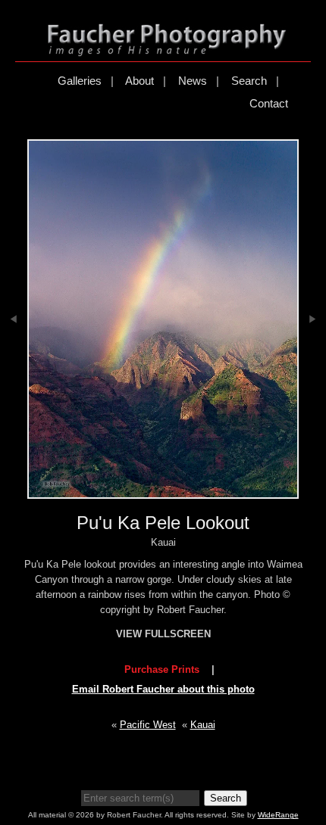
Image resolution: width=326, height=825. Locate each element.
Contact (268, 103)
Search (249, 80)
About (139, 80)
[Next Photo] (312, 360)
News (192, 80)
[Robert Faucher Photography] (166, 49)
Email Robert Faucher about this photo (163, 689)
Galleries (80, 80)
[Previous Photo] (13, 360)
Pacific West (148, 724)
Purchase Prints (161, 669)
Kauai (202, 724)
